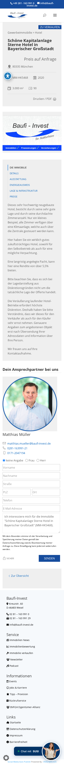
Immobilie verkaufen (21, 653)
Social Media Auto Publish (19, 761)
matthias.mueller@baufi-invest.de (29, 443)
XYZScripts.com (49, 761)
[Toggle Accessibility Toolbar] (8, 76)
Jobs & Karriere (18, 687)
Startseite (15, 722)
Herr (43, 460)
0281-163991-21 (17, 448)
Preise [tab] (13, 196)
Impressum (16, 735)
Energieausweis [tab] (20, 185)
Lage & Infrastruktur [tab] (24, 190)
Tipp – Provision (18, 694)
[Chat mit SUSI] (51, 751)
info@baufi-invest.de (21, 624)
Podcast (13, 665)
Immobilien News (19, 640)
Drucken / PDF (42, 99)
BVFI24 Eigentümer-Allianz (25, 707)
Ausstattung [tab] (18, 179)
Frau (31, 460)
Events (13, 681)
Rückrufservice (17, 700)
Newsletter (16, 659)
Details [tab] (14, 173)
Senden (49, 558)
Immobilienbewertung (22, 646)
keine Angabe (14, 460)
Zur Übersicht (20, 576)
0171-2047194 (16, 453)
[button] (6, 758)
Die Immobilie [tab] (18, 167)
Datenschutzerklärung (22, 729)
